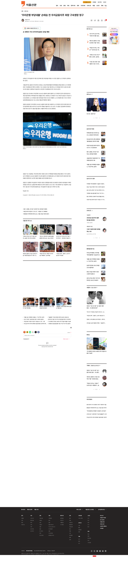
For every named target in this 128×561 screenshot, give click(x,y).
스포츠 (97, 5)
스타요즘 (89, 542)
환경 (31, 522)
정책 (40, 533)
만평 (79, 531)
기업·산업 (41, 518)
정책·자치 (73, 5)
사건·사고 (26, 11)
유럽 (49, 531)
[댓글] (105, 20)
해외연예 (89, 538)
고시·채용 (62, 524)
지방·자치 (62, 520)
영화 (70, 537)
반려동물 (70, 535)
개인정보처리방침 (29, 550)
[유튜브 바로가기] (100, 551)
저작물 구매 (102, 522)
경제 (64, 5)
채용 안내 (36, 509)
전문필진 (79, 529)
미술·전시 (71, 522)
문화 (78, 5)
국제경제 (50, 518)
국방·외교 (23, 524)
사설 (79, 525)
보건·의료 (32, 529)
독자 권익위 (102, 519)
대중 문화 (71, 526)
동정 (79, 541)
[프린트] (98, 20)
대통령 (22, 518)
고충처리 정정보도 (103, 526)
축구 (88, 520)
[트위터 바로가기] (94, 551)
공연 (70, 539)
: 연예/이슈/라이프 (93, 365)
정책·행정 (62, 518)
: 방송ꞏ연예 (91, 287)
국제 (68, 5)
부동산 (40, 520)
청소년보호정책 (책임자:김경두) (39, 550)
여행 (70, 531)
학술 (70, 520)
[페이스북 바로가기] (92, 551)
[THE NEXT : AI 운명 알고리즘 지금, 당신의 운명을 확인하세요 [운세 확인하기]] (114, 35)
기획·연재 (83, 5)
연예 (102, 5)
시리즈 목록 (80, 518)
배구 (88, 526)
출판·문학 (71, 524)
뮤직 (88, 540)
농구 (88, 524)
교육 (31, 524)
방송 (88, 534)
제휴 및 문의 (29, 509)
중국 (49, 520)
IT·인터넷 (41, 531)
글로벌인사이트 (51, 535)
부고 (79, 543)
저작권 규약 (102, 524)
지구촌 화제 (51, 533)
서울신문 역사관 (103, 517)
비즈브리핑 (41, 535)
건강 (70, 533)
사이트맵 (101, 528)
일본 (49, 522)
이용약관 (22, 550)
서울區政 (62, 522)
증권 (40, 529)
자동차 (40, 524)
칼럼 (79, 527)
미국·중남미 (51, 529)
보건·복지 (32, 531)
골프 (88, 522)
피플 (94, 5)
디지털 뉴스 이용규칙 (51, 550)
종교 (70, 529)
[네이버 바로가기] (103, 551)
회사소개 (101, 515)
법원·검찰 (32, 520)
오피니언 (89, 5)
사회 (61, 5)
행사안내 (23, 509)
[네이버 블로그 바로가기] (106, 551)
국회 (22, 520)
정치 (57, 5)
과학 (31, 526)
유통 (40, 526)
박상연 (26, 19)
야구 (88, 518)
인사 (79, 539)
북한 (22, 522)
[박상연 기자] (22, 20)
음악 (70, 518)
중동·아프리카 (51, 524)
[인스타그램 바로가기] (97, 551)
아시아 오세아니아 (52, 526)
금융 (40, 522)
